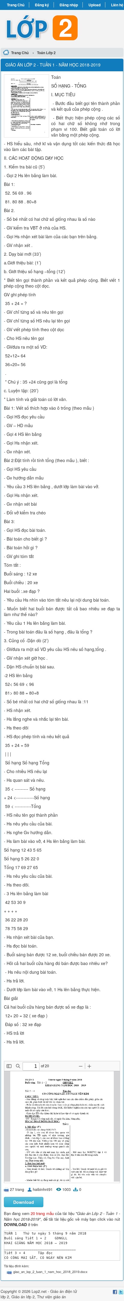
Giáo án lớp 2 (23, 1296)
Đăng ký (42, 5)
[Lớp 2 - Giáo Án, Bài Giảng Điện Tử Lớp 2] (62, 28)
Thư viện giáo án (51, 1296)
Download (23, 1202)
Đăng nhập (69, 5)
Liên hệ (117, 5)
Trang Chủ (15, 5)
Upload (94, 5)
